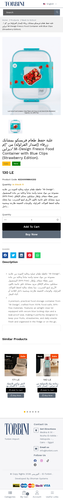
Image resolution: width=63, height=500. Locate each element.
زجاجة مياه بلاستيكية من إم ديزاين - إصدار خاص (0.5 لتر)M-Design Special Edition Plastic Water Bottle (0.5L (47, 385)
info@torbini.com (49, 450)
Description (10, 262)
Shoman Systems (39, 478)
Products (15, 20)
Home (5, 20)
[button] (24, 412)
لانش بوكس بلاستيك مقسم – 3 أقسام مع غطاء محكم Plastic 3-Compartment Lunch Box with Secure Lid (15, 385)
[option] (31, 76)
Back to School (29, 20)
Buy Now (31, 234)
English (50, 4)
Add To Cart (31, 226)
